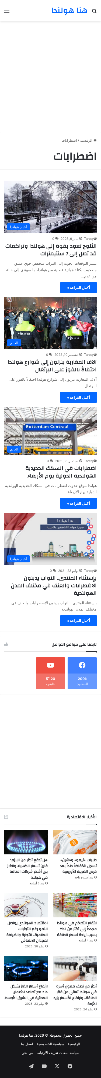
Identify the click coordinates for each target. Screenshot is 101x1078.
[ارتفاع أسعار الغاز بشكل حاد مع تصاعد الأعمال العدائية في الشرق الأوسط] (26, 968)
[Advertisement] (50, 74)
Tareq (88, 239)
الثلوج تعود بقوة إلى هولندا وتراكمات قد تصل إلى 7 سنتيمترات (51, 249)
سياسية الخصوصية (50, 1044)
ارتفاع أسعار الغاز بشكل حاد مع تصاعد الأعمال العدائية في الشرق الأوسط (26, 992)
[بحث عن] (94, 12)
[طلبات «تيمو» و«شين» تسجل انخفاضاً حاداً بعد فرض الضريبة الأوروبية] (75, 842)
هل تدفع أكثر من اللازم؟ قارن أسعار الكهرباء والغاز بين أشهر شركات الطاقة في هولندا (27, 869)
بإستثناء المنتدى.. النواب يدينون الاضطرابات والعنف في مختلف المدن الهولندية (54, 585)
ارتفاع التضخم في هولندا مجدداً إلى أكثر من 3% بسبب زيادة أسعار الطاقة (77, 929)
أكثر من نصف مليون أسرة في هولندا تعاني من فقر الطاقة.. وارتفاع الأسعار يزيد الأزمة (75, 995)
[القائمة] (6, 12)
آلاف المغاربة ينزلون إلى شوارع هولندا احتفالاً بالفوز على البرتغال (52, 365)
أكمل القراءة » (78, 287)
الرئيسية (86, 140)
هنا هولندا (26, 1035)
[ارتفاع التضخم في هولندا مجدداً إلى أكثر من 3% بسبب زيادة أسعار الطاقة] (75, 905)
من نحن (27, 1052)
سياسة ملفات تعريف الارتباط (58, 1052)
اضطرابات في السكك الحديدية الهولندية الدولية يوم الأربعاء (61, 472)
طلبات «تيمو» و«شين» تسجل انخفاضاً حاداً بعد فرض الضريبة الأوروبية (78, 866)
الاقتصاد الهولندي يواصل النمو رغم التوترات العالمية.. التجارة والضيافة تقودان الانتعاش (27, 932)
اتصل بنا (27, 1044)
